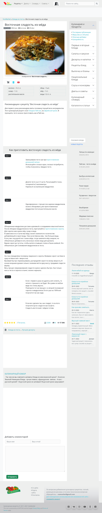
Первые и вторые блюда (80, 46)
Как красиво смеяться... (81, 307)
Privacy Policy (36, 508)
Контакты (36, 495)
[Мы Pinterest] (69, 507)
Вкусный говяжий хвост (81, 321)
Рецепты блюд (78, 65)
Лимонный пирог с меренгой (79, 335)
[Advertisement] (35, 130)
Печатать (21, 323)
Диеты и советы (79, 91)
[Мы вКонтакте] (74, 507)
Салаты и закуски (80, 53)
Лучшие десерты (28, 330)
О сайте (35, 488)
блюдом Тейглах (35, 111)
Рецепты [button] (17, 3)
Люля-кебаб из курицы (80, 270)
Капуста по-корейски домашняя (80, 282)
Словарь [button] (35, 3)
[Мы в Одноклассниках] (90, 507)
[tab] (8, 82)
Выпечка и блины (80, 71)
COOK (48, 323)
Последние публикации (81, 32)
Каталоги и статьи (80, 105)
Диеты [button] (26, 3)
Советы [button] (45, 3)
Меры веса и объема (80, 35)
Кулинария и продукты (77, 25)
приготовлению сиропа (54, 229)
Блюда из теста (14, 330)
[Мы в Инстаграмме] (79, 507)
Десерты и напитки (81, 59)
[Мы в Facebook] (95, 507)
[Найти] (97, 4)
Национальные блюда (79, 78)
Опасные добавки (79, 37)
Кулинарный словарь (77, 98)
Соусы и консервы (80, 85)
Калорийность (78, 39)
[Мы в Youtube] (85, 507)
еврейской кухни (50, 111)
